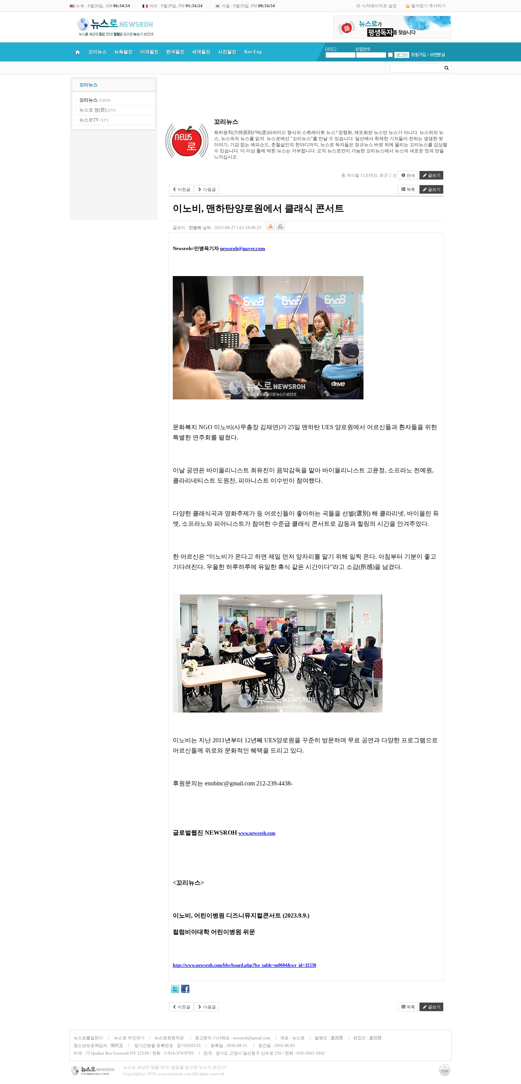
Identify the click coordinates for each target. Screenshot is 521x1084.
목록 (410, 189)
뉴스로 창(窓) (92, 110)
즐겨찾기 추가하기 (428, 5)
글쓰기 (434, 175)
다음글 (209, 189)
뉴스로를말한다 (88, 1038)
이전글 (183, 189)
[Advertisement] (114, 176)
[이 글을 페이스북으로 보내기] (185, 990)
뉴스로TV (89, 120)
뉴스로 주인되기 (129, 1038)
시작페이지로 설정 (379, 5)
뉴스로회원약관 (169, 1038)
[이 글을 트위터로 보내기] (175, 990)
